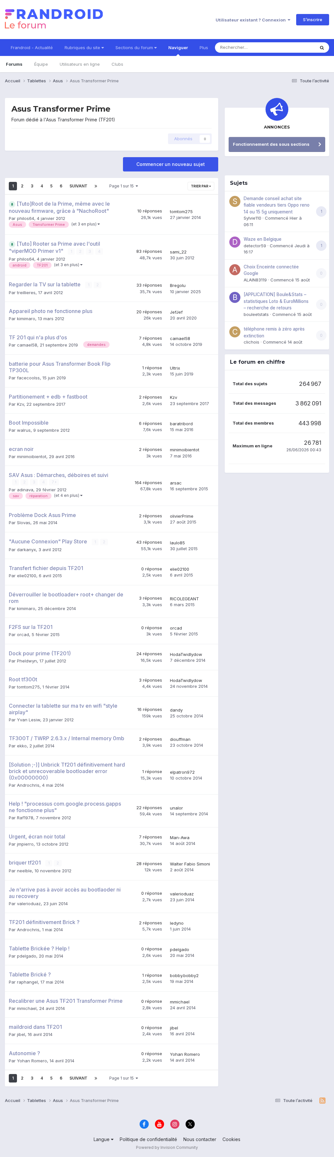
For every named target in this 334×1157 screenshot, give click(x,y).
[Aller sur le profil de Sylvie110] (234, 201)
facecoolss (28, 377)
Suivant (78, 186)
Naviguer (178, 47)
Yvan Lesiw (28, 719)
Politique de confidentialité (148, 1139)
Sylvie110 (252, 218)
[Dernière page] (95, 186)
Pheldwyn (27, 660)
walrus (24, 430)
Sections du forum (134, 47)
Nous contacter (199, 1139)
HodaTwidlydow (186, 654)
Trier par (200, 186)
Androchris (28, 785)
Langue (102, 1139)
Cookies (231, 1139)
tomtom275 (181, 211)
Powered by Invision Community (167, 1147)
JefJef (176, 312)
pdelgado (26, 956)
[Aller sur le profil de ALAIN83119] (234, 269)
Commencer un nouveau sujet (170, 164)
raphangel (27, 982)
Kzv (20, 404)
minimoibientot (31, 456)
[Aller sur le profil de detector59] (234, 242)
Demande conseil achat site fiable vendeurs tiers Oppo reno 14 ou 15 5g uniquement (277, 205)
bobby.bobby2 (184, 975)
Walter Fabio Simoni (190, 863)
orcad (23, 634)
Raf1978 (25, 817)
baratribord (181, 423)
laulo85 (177, 542)
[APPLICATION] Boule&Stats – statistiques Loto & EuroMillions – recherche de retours (276, 301)
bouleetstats (256, 314)
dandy (176, 710)
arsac (176, 482)
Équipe (41, 64)
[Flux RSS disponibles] (322, 1100)
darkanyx (26, 549)
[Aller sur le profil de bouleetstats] (234, 297)
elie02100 (26, 575)
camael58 (27, 344)
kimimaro (26, 318)
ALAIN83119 (255, 279)
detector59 (255, 245)
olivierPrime (181, 516)
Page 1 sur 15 (122, 186)
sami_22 (178, 251)
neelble (24, 870)
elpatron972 (182, 772)
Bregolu (178, 285)
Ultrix (175, 368)
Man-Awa (180, 837)
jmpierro (25, 844)
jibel (21, 1034)
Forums (14, 64)
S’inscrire (312, 19)
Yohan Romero (32, 1060)
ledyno (177, 923)
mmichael (27, 1008)
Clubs (117, 64)
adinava (25, 489)
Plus (204, 47)
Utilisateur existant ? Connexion (252, 19)
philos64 (25, 218)
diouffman (180, 739)
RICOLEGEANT (184, 598)
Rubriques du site (83, 47)
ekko (22, 745)
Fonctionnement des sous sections (271, 144)
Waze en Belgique (262, 239)
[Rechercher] (322, 47)
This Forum (295, 47)
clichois (251, 342)
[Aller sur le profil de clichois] (234, 331)
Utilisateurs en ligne (80, 64)
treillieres (26, 292)
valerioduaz (29, 903)
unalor (176, 807)
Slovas (23, 522)
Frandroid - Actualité (32, 47)
